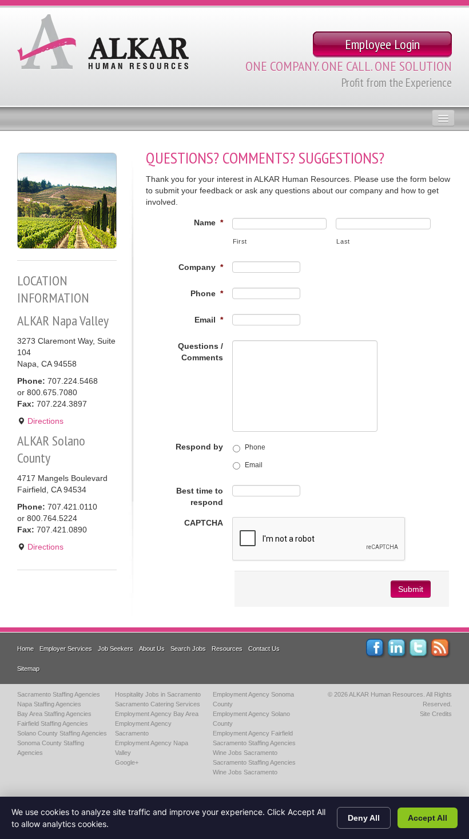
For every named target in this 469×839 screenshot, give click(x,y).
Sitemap (28, 668)
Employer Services (65, 648)
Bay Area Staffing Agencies (54, 713)
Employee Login (382, 44)
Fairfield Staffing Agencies (52, 723)
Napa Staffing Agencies (49, 704)
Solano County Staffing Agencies (62, 733)
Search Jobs (188, 648)
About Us (152, 648)
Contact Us (264, 648)
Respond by (199, 446)
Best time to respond (199, 496)
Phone (206, 293)
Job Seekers (115, 648)
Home (25, 648)
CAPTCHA (203, 522)
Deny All (364, 817)
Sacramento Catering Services (157, 704)
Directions (44, 421)
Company (200, 267)
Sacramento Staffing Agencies (58, 694)
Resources (227, 648)
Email (208, 319)
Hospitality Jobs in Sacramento (158, 694)
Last (343, 241)
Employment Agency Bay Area (156, 713)
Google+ (126, 762)
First (240, 241)
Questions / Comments (200, 351)
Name (208, 222)
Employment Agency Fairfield (253, 733)
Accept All (427, 817)
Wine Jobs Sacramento (245, 752)
